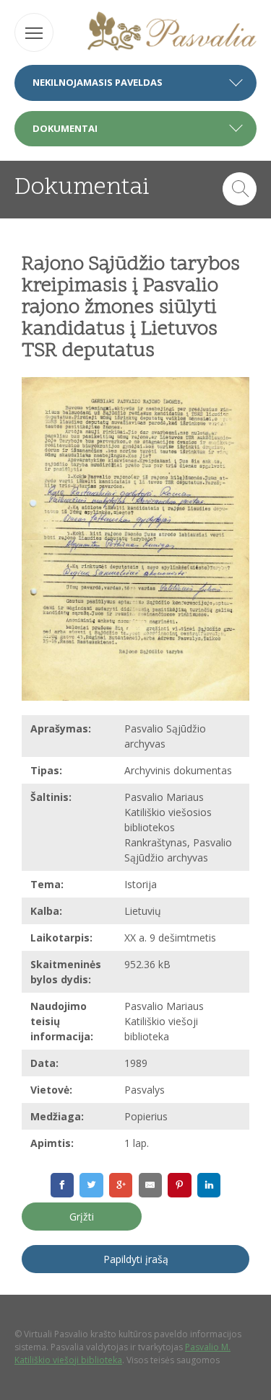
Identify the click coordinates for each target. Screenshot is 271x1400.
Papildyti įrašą (135, 1259)
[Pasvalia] (172, 33)
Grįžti (81, 1216)
